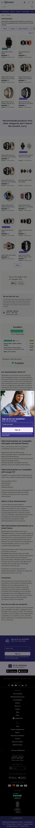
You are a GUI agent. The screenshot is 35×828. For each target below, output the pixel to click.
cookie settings (24, 411)
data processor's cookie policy (12, 416)
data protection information (22, 413)
